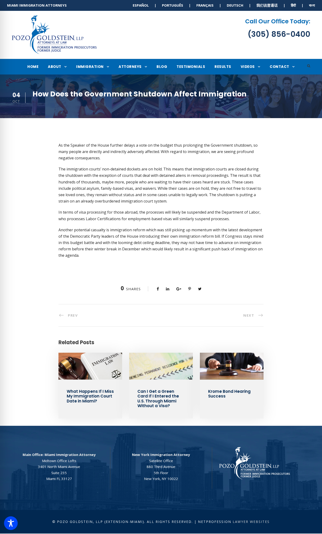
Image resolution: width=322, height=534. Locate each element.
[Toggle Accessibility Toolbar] (11, 523)
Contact (279, 66)
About (54, 66)
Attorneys (130, 66)
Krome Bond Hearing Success (229, 394)
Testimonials (191, 66)
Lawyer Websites (251, 521)
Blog (162, 66)
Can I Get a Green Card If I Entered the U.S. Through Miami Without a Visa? (158, 399)
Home (32, 66)
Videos (248, 66)
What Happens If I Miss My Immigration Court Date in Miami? (90, 396)
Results (223, 66)
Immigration (90, 66)
